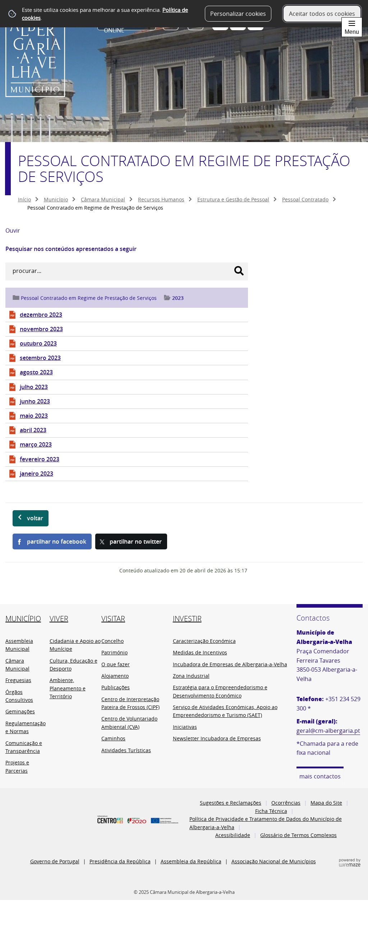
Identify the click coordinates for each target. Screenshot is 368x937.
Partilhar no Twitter (136, 541)
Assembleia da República (191, 861)
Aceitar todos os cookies (322, 14)
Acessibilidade (232, 835)
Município (56, 199)
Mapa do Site (326, 802)
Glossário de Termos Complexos (298, 835)
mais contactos (320, 776)
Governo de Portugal (54, 861)
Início (24, 199)
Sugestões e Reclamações (230, 802)
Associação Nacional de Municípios (273, 861)
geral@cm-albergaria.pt (328, 731)
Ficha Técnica (271, 811)
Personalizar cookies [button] (238, 14)
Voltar (35, 518)
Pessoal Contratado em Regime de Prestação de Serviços (89, 298)
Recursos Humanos (161, 199)
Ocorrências (285, 802)
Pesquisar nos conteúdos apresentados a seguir (71, 249)
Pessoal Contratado (305, 199)
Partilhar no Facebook (56, 541)
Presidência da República (120, 861)
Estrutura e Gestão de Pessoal (233, 199)
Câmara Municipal (103, 199)
